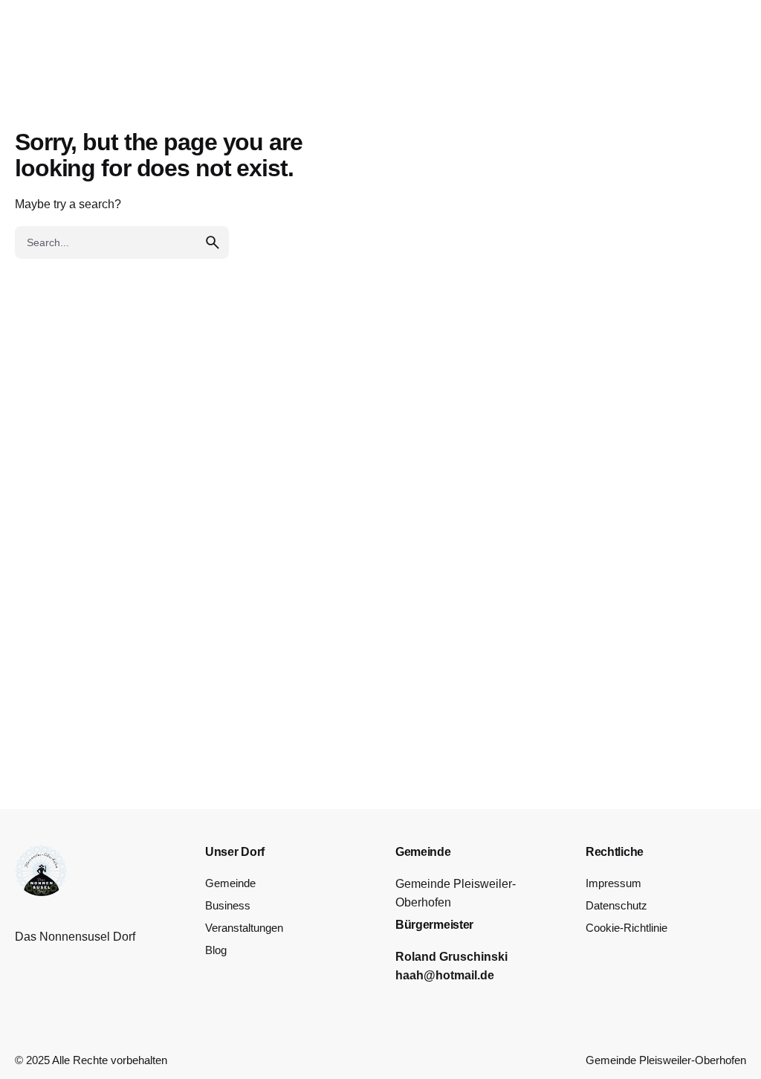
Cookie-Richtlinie (626, 928)
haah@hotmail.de (444, 975)
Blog (216, 950)
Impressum (613, 883)
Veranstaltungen (244, 928)
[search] (212, 242)
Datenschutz (616, 906)
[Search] (710, 65)
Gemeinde (230, 883)
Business (227, 906)
